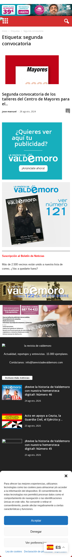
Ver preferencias (36, 542)
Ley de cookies (14, 551)
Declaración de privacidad (38, 551)
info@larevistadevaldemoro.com (44, 362)
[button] (66, 476)
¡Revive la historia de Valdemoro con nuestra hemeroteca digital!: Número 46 (47, 390)
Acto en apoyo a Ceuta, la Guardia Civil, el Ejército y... (44, 417)
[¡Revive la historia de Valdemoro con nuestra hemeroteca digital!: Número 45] (12, 446)
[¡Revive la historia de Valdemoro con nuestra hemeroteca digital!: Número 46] (12, 392)
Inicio (4, 31)
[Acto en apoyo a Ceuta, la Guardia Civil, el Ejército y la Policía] (12, 421)
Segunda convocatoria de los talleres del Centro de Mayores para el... (35, 99)
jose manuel (9, 111)
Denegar (36, 531)
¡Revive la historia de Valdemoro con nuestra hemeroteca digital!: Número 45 (47, 445)
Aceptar (36, 520)
